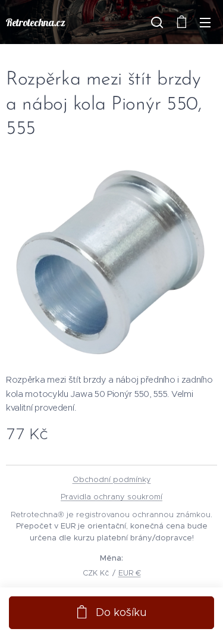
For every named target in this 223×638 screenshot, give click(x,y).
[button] (157, 22)
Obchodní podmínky (112, 479)
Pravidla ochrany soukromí (111, 497)
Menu (205, 22)
